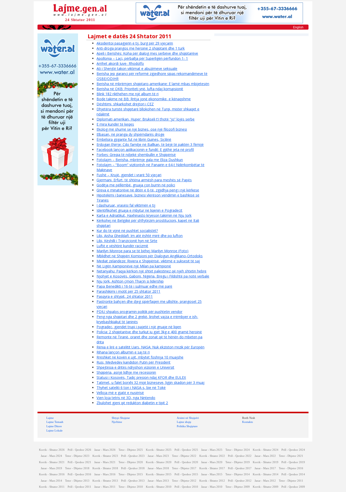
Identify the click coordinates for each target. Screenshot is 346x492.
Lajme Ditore (54, 426)
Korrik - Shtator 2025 (158, 449)
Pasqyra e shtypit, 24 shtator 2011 (125, 296)
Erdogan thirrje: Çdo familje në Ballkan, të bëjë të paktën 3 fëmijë (150, 144)
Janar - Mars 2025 (211, 449)
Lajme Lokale (54, 430)
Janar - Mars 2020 (211, 462)
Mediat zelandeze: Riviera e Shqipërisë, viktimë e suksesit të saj (148, 261)
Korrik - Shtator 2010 (158, 486)
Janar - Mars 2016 (105, 474)
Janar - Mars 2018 (158, 468)
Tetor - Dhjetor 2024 (237, 449)
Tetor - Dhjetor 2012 (184, 480)
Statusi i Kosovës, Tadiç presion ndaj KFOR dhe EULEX (141, 377)
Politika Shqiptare (187, 426)
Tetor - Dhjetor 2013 (77, 480)
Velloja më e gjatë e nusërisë (120, 392)
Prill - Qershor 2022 (240, 456)
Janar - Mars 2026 (105, 449)
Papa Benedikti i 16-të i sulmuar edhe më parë (134, 286)
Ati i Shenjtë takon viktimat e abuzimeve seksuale (137, 68)
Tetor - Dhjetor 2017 (184, 468)
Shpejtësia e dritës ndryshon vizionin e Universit (135, 367)
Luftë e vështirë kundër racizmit (122, 245)
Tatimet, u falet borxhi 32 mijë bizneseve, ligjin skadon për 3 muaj (150, 382)
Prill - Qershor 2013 (133, 480)
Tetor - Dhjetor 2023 (77, 456)
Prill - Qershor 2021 (79, 462)
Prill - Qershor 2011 (79, 486)
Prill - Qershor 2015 (186, 474)
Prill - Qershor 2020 (186, 462)
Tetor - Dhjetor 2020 (131, 462)
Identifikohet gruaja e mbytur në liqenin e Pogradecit (139, 210)
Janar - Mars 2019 (51, 468)
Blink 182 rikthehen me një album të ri (128, 93)
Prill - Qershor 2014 (293, 474)
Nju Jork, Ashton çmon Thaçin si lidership (130, 281)
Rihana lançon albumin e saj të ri (123, 352)
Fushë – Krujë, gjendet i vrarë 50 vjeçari (129, 174)
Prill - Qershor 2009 (293, 486)
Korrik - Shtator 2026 (52, 449)
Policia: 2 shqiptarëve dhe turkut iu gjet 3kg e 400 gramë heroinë (149, 331)
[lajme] (80, 9)
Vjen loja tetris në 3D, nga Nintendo (126, 397)
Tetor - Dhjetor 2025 (131, 449)
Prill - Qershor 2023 (133, 456)
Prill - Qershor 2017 (240, 468)
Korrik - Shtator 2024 (265, 449)
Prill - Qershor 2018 (133, 468)
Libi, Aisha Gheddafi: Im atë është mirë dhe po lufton (140, 235)
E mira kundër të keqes (115, 124)
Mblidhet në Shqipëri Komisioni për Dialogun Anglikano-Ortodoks (150, 255)
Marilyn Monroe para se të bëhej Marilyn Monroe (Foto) (142, 250)
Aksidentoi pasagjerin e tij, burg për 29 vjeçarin (135, 43)
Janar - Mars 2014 (51, 480)
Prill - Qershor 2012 (240, 480)
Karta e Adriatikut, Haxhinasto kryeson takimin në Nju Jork (144, 215)
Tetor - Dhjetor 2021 (291, 456)
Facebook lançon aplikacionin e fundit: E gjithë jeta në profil (145, 149)
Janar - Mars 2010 (211, 486)
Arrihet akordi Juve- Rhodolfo (120, 63)
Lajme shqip (184, 421)
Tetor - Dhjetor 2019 (237, 462)
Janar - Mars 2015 (211, 474)
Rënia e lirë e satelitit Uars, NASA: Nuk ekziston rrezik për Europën (150, 347)
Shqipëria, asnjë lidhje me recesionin (126, 372)
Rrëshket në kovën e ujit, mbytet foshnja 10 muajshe (140, 357)
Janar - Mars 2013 (158, 480)
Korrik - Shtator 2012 (212, 480)
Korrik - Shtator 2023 (105, 456)
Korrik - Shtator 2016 (52, 474)
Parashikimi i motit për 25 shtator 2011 (128, 291)
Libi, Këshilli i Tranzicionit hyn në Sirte (127, 240)
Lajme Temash (54, 421)
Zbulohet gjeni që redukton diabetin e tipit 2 (132, 402)
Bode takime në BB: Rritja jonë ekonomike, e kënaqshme (144, 98)
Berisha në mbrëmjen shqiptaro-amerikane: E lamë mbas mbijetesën (153, 83)
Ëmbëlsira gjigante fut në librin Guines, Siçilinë (134, 139)
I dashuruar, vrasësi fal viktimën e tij (126, 205)
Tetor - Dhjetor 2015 (131, 474)
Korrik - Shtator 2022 (212, 456)
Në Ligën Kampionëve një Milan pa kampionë (134, 266)
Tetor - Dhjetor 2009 (237, 486)
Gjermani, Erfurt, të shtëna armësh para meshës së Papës (144, 180)
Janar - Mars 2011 (105, 486)
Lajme (50, 417)
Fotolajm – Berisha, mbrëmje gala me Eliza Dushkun (140, 159)
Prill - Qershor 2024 (293, 449)
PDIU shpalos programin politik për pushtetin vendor (139, 311)
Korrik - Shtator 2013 (105, 480)
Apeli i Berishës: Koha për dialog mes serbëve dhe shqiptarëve (147, 53)
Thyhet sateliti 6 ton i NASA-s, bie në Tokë (131, 387)
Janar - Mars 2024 (51, 456)
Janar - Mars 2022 (265, 456)
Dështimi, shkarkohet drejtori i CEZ (125, 104)
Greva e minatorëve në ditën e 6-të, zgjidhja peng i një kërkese (148, 190)
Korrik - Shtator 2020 (158, 462)
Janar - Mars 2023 (158, 456)
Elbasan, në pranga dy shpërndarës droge (130, 134)
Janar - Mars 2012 (265, 480)
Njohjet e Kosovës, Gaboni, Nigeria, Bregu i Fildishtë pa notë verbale (153, 276)
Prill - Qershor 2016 (79, 474)
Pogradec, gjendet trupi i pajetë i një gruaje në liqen (139, 326)
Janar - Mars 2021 (105, 462)
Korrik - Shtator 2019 (265, 462)
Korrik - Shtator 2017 (212, 468)
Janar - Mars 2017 (265, 468)
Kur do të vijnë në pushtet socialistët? (127, 230)
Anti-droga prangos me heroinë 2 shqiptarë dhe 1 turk (141, 48)
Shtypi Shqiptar (121, 417)
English (298, 27)
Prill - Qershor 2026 (79, 449)
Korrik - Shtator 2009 (265, 486)
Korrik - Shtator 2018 (105, 468)
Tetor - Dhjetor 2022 (184, 456)
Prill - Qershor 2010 (186, 486)
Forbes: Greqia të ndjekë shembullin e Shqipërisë (136, 154)
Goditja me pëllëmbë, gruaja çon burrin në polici (136, 185)
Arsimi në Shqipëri (188, 417)
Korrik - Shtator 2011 (52, 486)
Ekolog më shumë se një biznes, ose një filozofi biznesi (142, 129)
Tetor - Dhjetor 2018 (77, 468)
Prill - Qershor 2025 (186, 449)
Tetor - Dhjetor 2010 (131, 486)
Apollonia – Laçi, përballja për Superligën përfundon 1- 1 (142, 58)
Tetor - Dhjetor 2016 (291, 468)
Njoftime (117, 421)
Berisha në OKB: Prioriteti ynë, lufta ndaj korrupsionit (140, 88)
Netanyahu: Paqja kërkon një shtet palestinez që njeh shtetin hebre (151, 271)
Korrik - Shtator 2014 (265, 474)
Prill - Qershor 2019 (293, 462)
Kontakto (247, 421)
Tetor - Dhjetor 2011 (291, 480)
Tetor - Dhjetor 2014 (237, 474)
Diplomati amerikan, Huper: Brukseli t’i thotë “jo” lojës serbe (146, 119)
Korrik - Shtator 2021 (52, 462)
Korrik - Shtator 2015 (158, 474)
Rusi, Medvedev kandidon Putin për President (133, 362)
